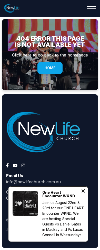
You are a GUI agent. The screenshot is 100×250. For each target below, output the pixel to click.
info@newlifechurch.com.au (33, 181)
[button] (91, 8)
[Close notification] (83, 191)
